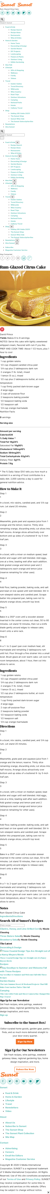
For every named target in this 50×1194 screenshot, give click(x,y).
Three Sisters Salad (10, 936)
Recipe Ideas (16, 32)
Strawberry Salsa (9, 939)
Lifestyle (8, 67)
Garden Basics (16, 49)
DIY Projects (15, 51)
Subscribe (9, 247)
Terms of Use (14, 1179)
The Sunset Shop (17, 116)
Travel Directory (17, 86)
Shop (7, 111)
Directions (17, 916)
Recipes (4, 964)
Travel (7, 81)
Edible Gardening (17, 62)
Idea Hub (8, 65)
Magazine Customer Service (16, 250)
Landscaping (16, 54)
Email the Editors (14, 1155)
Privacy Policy (33, 1179)
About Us (10, 1122)
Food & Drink (10, 27)
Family (13, 76)
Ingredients (6, 916)
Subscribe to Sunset (15, 1126)
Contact (4, 1142)
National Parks (16, 103)
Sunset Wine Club (17, 119)
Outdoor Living (16, 59)
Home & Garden (11, 41)
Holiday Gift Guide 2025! (20, 113)
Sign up (4, 1015)
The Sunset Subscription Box (22, 121)
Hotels (13, 105)
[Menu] (1, 1)
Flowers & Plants (17, 57)
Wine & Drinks (16, 38)
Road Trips (15, 94)
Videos (13, 78)
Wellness (14, 73)
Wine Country (16, 92)
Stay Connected (6, 254)
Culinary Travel (16, 108)
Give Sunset (10, 127)
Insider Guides (16, 84)
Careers (9, 1152)
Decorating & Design (19, 46)
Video (8, 1111)
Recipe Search (16, 30)
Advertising (11, 1148)
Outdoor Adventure (18, 97)
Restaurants (15, 35)
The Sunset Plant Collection (19, 1133)
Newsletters (10, 124)
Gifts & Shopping (17, 70)
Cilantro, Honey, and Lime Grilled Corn (20, 928)
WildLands (15, 89)
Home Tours (15, 43)
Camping (14, 100)
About (3, 1117)
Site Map (9, 1137)
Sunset (3, 1087)
